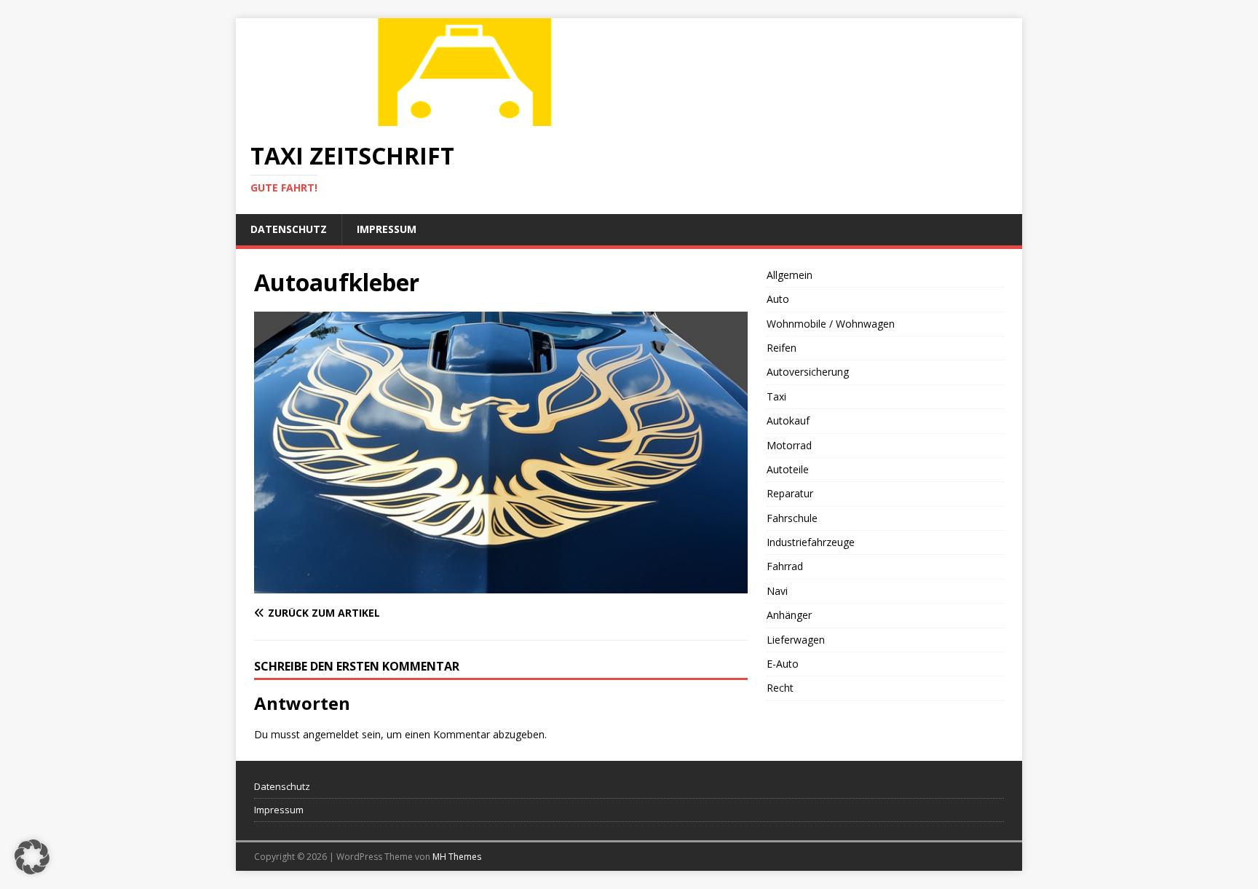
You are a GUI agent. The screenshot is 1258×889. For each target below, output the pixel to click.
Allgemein (789, 275)
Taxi (776, 396)
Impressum (386, 229)
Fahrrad (785, 566)
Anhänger (789, 615)
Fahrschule (792, 518)
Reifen (781, 348)
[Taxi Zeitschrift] (469, 118)
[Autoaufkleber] (501, 585)
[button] (32, 857)
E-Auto (783, 664)
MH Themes (456, 856)
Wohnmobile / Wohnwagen (831, 324)
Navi (777, 591)
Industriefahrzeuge (811, 542)
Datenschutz (288, 229)
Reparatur (790, 493)
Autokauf (788, 420)
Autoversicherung (808, 372)
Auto (778, 299)
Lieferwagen (796, 640)
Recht (780, 688)
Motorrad (789, 445)
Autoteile (788, 469)
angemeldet (331, 734)
